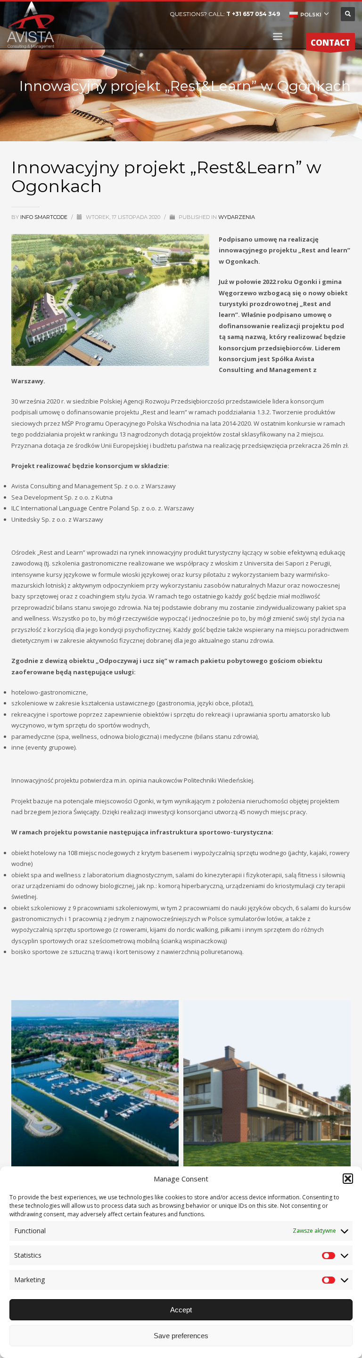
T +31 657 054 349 (253, 13)
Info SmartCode (44, 217)
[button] (348, 1178)
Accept (181, 1310)
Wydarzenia (236, 217)
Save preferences (181, 1336)
